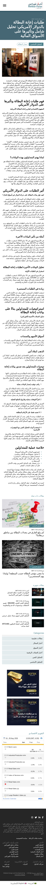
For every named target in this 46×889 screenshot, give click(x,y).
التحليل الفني (37, 657)
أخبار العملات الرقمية (34, 653)
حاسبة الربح (14, 854)
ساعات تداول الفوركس (11, 845)
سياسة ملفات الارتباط (35, 838)
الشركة (6, 862)
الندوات (25, 864)
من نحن (6, 864)
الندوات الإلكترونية (21, 862)
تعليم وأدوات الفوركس (10, 843)
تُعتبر (42, 199)
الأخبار (41, 843)
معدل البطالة (22, 44)
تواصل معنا (6, 866)
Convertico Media (20, 875)
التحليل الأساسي (36, 44)
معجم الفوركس (13, 847)
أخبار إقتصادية (39, 849)
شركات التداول (38, 862)
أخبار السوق (37, 648)
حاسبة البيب (14, 849)
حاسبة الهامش (13, 852)
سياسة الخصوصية (21, 838)
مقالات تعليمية (37, 638)
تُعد (43, 81)
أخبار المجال (37, 643)
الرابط (22, 485)
